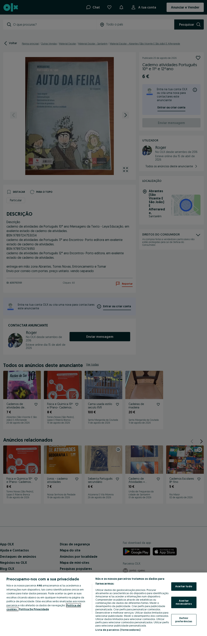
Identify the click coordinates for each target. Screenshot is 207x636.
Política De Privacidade (34, 609)
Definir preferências (183, 619)
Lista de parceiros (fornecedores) (117, 629)
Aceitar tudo (183, 586)
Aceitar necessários (184, 602)
